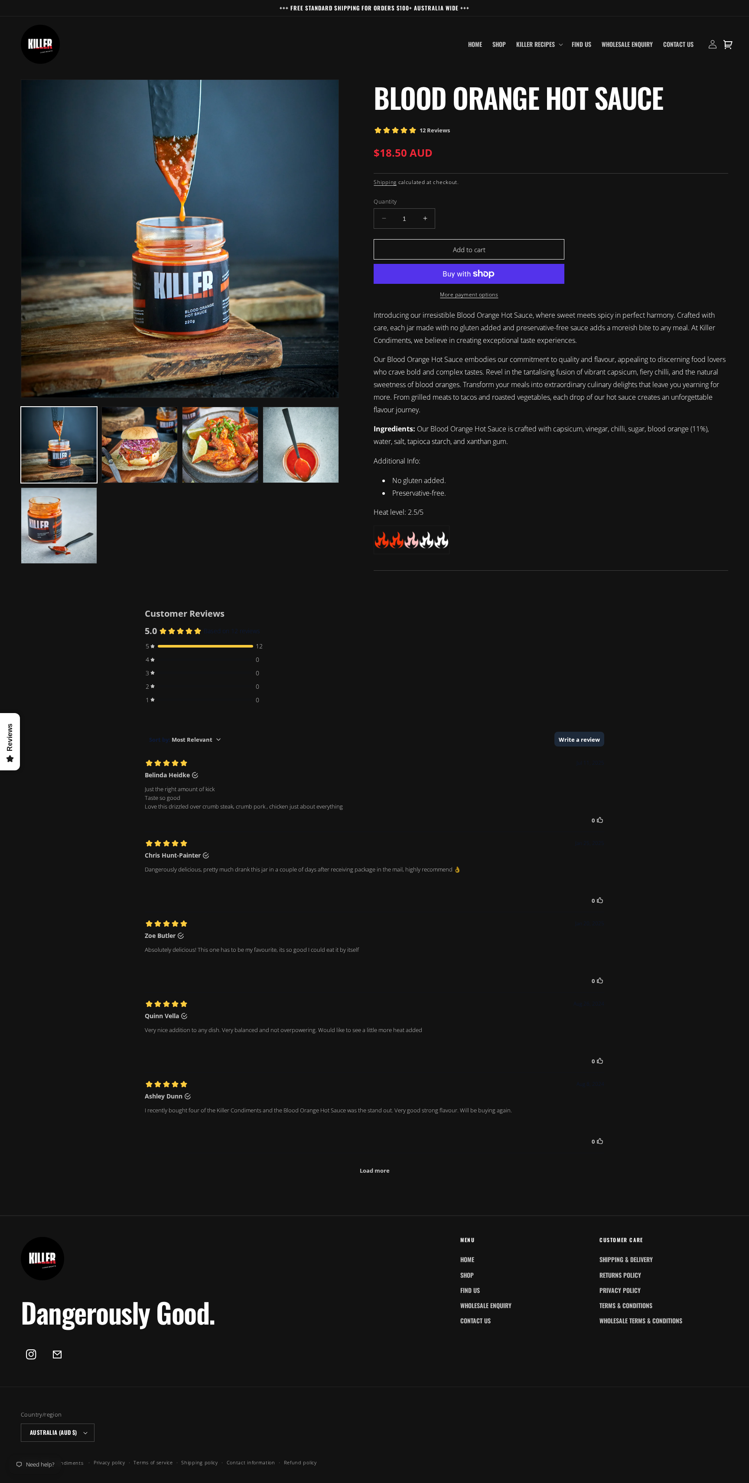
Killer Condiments (62, 1463)
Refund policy (300, 1462)
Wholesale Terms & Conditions (640, 1320)
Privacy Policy (620, 1290)
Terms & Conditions (625, 1305)
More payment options (469, 294)
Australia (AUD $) (53, 1432)
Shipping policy (199, 1462)
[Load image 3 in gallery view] (220, 445)
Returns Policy (620, 1274)
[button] (539, 44)
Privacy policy (109, 1462)
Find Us (470, 1290)
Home (467, 1259)
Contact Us (475, 1320)
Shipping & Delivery (626, 1259)
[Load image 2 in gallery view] (139, 445)
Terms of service (153, 1462)
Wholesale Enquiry (485, 1305)
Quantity (385, 201)
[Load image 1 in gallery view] (59, 445)
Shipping (385, 182)
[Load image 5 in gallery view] (59, 525)
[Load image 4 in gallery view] (301, 445)
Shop (467, 1274)
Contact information (251, 1462)
